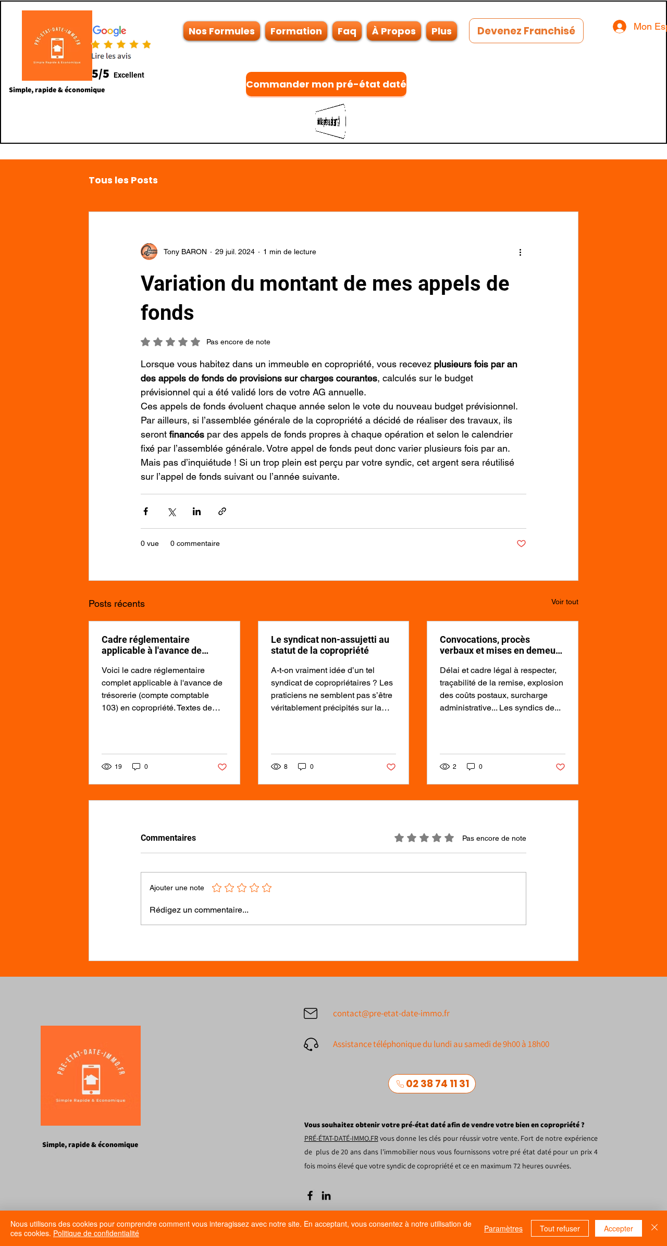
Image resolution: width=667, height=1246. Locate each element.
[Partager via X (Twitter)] (171, 511)
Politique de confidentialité (96, 1233)
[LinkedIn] (326, 1195)
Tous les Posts (123, 180)
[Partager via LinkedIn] (197, 511)
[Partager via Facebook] (146, 511)
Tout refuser (560, 1228)
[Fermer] (654, 1228)
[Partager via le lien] (222, 511)
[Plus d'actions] (520, 251)
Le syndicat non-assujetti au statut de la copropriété (330, 645)
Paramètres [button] (503, 1228)
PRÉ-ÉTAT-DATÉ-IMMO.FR (341, 1138)
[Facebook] (310, 1195)
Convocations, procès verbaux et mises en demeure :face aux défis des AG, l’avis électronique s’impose (502, 645)
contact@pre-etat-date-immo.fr (391, 1013)
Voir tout (564, 601)
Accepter (618, 1228)
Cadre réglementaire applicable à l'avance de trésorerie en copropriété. (156, 645)
